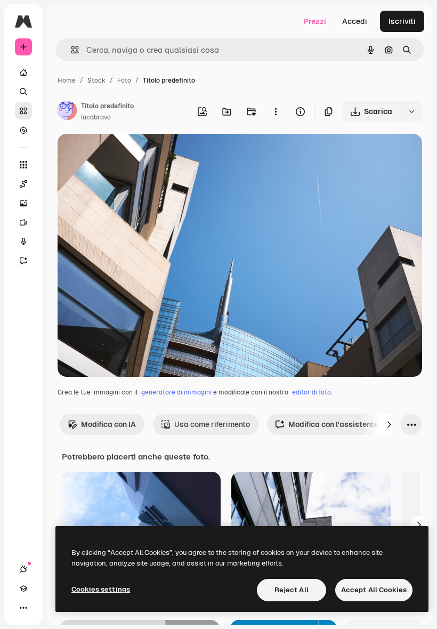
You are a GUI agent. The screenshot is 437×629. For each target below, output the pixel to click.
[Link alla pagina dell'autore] (67, 112)
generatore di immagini (176, 392)
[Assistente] (23, 260)
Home (67, 80)
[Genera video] (23, 222)
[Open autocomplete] (70, 50)
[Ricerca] (23, 91)
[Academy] (23, 588)
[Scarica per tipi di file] (411, 111)
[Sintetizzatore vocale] (23, 241)
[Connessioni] (23, 569)
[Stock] (23, 110)
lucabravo (96, 117)
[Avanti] (389, 424)
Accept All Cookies (374, 589)
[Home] (23, 72)
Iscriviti (402, 21)
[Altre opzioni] (275, 111)
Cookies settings (100, 589)
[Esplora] (23, 130)
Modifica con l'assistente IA (337, 424)
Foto (124, 80)
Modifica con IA (108, 424)
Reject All (291, 589)
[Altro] (23, 607)
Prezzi (315, 21)
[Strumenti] (23, 164)
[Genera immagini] (23, 203)
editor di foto (311, 392)
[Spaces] (23, 183)
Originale (128, 154)
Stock (96, 80)
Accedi (354, 21)
